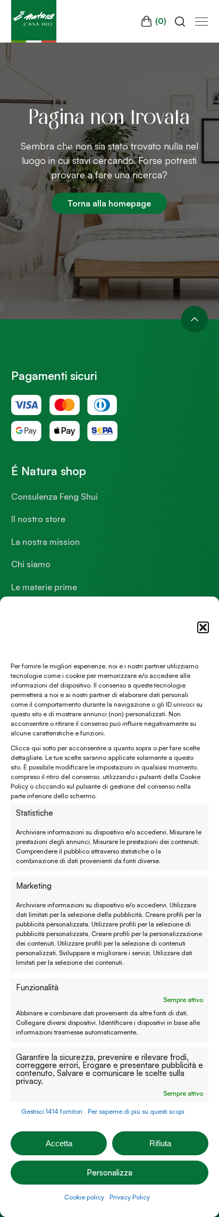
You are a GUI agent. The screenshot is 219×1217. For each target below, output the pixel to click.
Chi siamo (30, 564)
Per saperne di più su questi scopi (136, 1111)
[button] (203, 627)
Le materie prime (44, 587)
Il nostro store (38, 519)
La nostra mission (45, 541)
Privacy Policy (130, 1197)
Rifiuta (160, 1143)
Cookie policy (84, 1197)
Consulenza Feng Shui (54, 496)
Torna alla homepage (109, 203)
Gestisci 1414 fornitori (51, 1111)
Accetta (59, 1143)
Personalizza (109, 1173)
